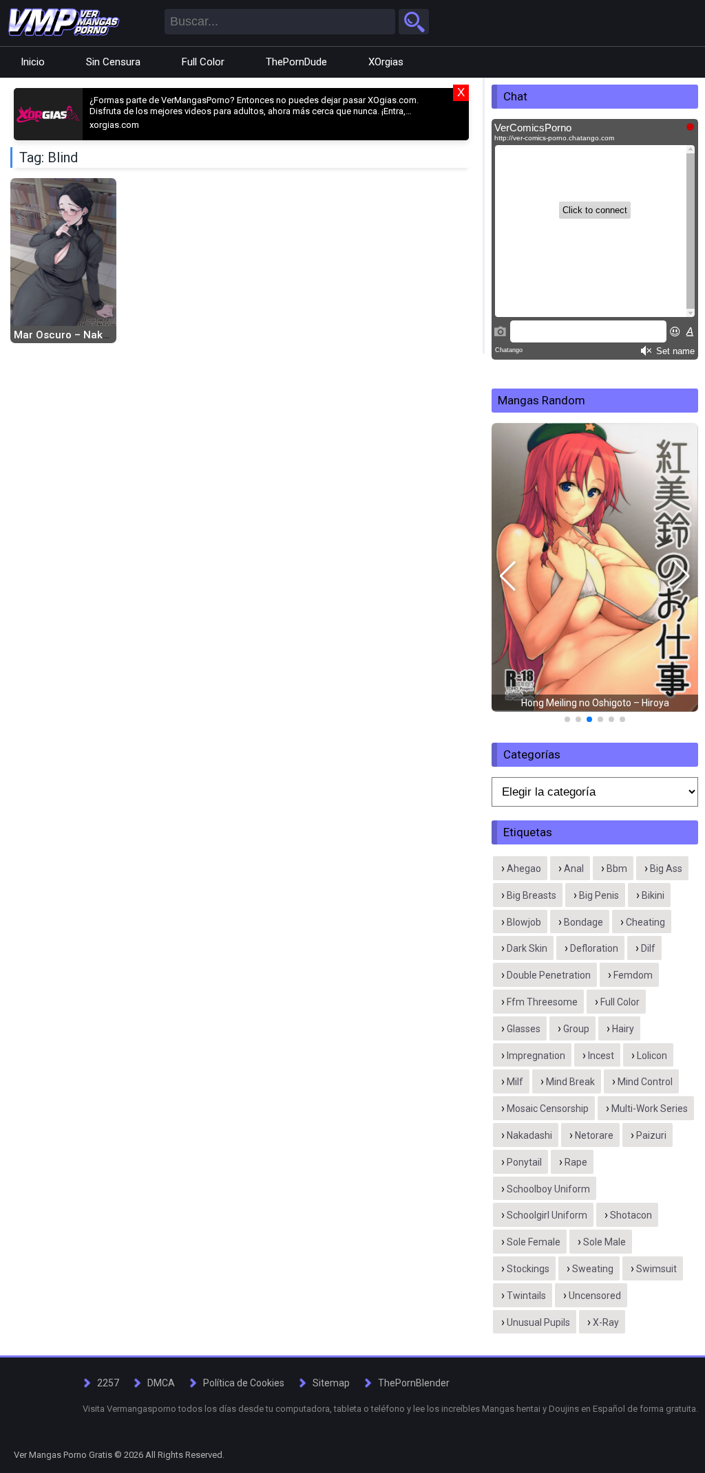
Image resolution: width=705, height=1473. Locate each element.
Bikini (653, 895)
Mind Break (570, 1081)
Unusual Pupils (538, 1322)
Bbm (617, 868)
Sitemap (331, 1382)
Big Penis (599, 895)
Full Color (203, 62)
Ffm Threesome (542, 1001)
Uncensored (595, 1295)
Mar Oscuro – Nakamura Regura (93, 335)
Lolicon (652, 1055)
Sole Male (604, 1241)
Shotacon (631, 1215)
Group (576, 1028)
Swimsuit (656, 1268)
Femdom (633, 975)
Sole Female (533, 1241)
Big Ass (666, 868)
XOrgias (385, 62)
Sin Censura (113, 62)
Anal (574, 868)
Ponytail (524, 1162)
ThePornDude (296, 62)
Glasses (523, 1028)
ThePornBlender (414, 1382)
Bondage (583, 922)
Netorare (594, 1135)
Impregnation (536, 1055)
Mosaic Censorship (548, 1108)
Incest (601, 1055)
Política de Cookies (243, 1382)
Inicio (33, 62)
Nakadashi (529, 1135)
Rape (576, 1162)
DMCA (161, 1382)
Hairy (623, 1028)
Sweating (592, 1268)
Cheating (645, 922)
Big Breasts (531, 895)
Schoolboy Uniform (548, 1188)
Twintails (526, 1295)
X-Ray (606, 1322)
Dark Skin (527, 948)
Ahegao (524, 868)
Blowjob (524, 922)
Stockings (528, 1268)
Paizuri (651, 1135)
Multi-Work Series (649, 1108)
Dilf (648, 948)
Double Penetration (549, 975)
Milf (515, 1081)
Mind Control (645, 1081)
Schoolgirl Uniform (547, 1215)
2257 (108, 1382)
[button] (507, 576)
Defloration (594, 948)
